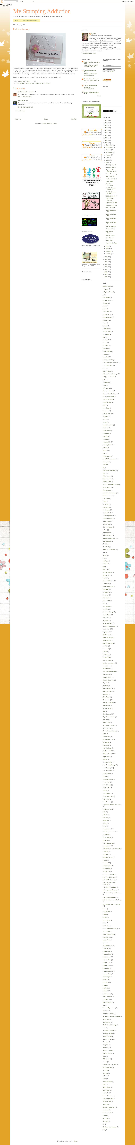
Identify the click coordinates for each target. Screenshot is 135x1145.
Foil (104, 552)
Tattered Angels (107, 1002)
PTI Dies (105, 814)
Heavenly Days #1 (111, 167)
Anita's (104, 309)
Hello (104, 603)
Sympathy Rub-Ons (111, 202)
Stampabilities (107, 954)
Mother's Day (106, 722)
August (108, 155)
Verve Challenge (107, 1081)
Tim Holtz (105, 1047)
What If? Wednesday (109, 1107)
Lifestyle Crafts (107, 677)
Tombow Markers (107, 1053)
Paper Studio (106, 773)
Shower (105, 917)
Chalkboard (106, 382)
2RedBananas (107, 286)
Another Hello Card (111, 179)
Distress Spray (107, 481)
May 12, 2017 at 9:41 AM (25, 96)
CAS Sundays (107, 371)
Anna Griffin (106, 311)
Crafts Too (106, 428)
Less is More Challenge (109, 671)
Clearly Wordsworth (108, 396)
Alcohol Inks (106, 297)
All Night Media (107, 300)
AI (103, 294)
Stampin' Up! (106, 965)
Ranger (105, 826)
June (107, 160)
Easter (104, 501)
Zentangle (105, 1121)
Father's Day (106, 524)
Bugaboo (105, 354)
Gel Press (105, 561)
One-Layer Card (107, 751)
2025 (106, 122)
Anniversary (21, 83)
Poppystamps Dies (108, 796)
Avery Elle (106, 320)
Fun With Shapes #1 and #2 (111, 192)
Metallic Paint (106, 705)
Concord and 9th (107, 413)
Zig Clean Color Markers (109, 1127)
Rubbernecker (106, 846)
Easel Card (106, 498)
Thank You (106, 1019)
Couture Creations (108, 425)
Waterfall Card (107, 1101)
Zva (104, 1130)
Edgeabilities (106, 507)
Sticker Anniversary (111, 174)
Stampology (106, 968)
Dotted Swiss (106, 487)
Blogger (76, 1141)
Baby (104, 323)
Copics (105, 419)
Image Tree (106, 617)
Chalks (105, 385)
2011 (106, 269)
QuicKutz (105, 820)
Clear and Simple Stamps (110, 394)
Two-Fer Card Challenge (109, 1064)
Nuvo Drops (106, 745)
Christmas (105, 388)
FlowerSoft (106, 547)
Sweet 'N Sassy (107, 996)
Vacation (105, 1070)
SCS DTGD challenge (109, 880)
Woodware (106, 1110)
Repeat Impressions (108, 832)
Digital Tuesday (107, 479)
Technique (105, 1011)
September (109, 152)
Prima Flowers (107, 802)
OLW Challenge (107, 748)
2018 (106, 140)
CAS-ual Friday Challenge (110, 374)
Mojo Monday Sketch (109, 717)
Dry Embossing (107, 496)
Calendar (105, 357)
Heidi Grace (106, 598)
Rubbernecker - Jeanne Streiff (111, 848)
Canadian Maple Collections (110, 362)
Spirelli (104, 943)
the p (104, 1028)
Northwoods (106, 742)
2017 (106, 143)
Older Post (74, 119)
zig (103, 1124)
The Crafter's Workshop (109, 1025)
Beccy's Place (107, 331)
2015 (106, 259)
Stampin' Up (106, 962)
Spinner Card (106, 940)
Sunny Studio (106, 994)
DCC (104, 453)
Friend (104, 555)
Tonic (104, 1056)
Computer (105, 411)
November (109, 147)
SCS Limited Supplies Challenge (112, 893)
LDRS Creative (107, 668)
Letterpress (106, 674)
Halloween (105, 589)
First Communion (107, 527)
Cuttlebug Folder (29, 83)
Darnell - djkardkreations (91, 92)
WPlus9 (105, 1115)
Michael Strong (107, 708)
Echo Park (106, 504)
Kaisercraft (106, 649)
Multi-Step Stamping (109, 184)
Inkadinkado (106, 629)
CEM (104, 379)
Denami (105, 464)
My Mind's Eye (107, 728)
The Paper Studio (108, 1033)
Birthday (105, 340)
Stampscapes (106, 977)
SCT (104, 909)
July (107, 157)
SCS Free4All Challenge (109, 887)
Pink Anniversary (110, 207)
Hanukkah (105, 595)
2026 (106, 120)
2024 (106, 125)
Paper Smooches (107, 770)
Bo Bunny (105, 345)
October (108, 150)
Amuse (105, 306)
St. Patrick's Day (107, 945)
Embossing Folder (108, 515)
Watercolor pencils (108, 1098)
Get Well (105, 564)
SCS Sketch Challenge (109, 897)
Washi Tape (106, 1090)
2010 (106, 272)
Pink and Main (107, 793)
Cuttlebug (105, 439)
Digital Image (106, 476)
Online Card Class (108, 753)
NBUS (104, 734)
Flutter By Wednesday (109, 549)
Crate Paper (106, 433)
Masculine (105, 694)
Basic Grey (106, 328)
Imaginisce (106, 620)
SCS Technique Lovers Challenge (112, 900)
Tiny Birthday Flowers (109, 199)
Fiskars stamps (107, 535)
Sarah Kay (106, 854)
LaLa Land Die (107, 660)
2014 (106, 262)
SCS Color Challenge (109, 877)
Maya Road (106, 697)
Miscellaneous (107, 714)
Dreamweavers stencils (109, 493)
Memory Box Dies (108, 702)
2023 (106, 128)
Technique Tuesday (108, 1013)
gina (104, 566)
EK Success (106, 510)
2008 (106, 277)
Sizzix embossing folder (109, 928)
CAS (104, 368)
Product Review (107, 809)
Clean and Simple (108, 391)
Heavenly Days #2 (111, 164)
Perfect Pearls (107, 785)
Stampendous (106, 957)
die (103, 467)
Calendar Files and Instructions (30, 20)
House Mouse (106, 615)
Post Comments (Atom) (50, 123)
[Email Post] (34, 81)
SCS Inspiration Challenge (110, 890)
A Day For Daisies (108, 292)
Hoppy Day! (109, 240)
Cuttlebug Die (106, 442)
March (108, 248)
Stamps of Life (107, 974)
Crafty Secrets (107, 430)
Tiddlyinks (105, 1045)
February (109, 251)
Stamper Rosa (107, 960)
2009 (106, 274)
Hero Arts (105, 609)
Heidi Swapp (106, 600)
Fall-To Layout (107, 521)
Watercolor (106, 1093)
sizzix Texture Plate (108, 934)
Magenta (105, 683)
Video (104, 1084)
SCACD (105, 860)
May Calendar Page (111, 243)
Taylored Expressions (109, 1008)
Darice (104, 450)
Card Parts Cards (107, 365)
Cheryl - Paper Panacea (91, 79)
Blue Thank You (110, 176)
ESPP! (85, 94)
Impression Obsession (109, 626)
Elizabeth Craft (107, 513)
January (108, 253)
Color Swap (106, 408)
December (109, 145)
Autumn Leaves (107, 317)
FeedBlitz (112, 71)
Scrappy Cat (106, 871)
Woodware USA (107, 1113)
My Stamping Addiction (42, 11)
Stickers (105, 982)
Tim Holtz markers (108, 1050)
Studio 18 (105, 988)
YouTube (105, 1118)
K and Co (105, 646)
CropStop (105, 436)
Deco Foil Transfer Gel (109, 459)
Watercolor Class (107, 1096)
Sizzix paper (106, 931)
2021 (106, 132)
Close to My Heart (108, 399)
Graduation (106, 583)
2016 (106, 257)
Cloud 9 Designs (107, 402)
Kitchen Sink (106, 657)
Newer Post (18, 119)
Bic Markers (106, 334)
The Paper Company (108, 1030)
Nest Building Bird (89, 88)
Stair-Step (105, 948)
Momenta (105, 719)
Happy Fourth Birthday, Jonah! (111, 170)
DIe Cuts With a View (109, 470)
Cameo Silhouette (108, 360)
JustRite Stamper (108, 643)
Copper (105, 422)
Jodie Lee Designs (108, 637)
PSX (104, 812)
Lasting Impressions (108, 663)
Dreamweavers (107, 490)
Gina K (105, 569)
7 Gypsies (105, 289)
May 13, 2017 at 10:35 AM (25, 107)
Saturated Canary (108, 857)
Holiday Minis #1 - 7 (111, 196)
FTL (104, 558)
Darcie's (105, 447)
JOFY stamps (107, 640)
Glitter (104, 578)
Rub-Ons (105, 840)
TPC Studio (106, 1059)
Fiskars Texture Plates (109, 538)
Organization (106, 756)
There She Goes (107, 1036)
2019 (106, 138)
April (107, 246)
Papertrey (47, 83)
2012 (106, 267)
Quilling (105, 823)
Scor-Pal (105, 863)
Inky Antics (106, 632)
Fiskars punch (107, 532)
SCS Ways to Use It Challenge (111, 904)
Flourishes (106, 544)
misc (104, 711)
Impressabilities (107, 623)
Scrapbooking (106, 868)
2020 (106, 135)
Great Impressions (108, 586)
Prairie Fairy (106, 799)
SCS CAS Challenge (108, 874)
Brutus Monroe (107, 351)
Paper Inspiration (107, 762)
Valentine (105, 1073)
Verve (104, 1078)
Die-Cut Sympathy (111, 226)
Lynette (93, 33)
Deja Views (106, 462)
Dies (104, 473)
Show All (99, 95)
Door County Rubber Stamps (111, 484)
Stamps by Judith (108, 971)
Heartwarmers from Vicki (25, 92)
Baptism (105, 326)
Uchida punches (107, 1067)
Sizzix (104, 923)
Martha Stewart (39, 83)
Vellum (104, 1076)
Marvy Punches (107, 691)
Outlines (105, 759)
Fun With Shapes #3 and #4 (111, 188)
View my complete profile (89, 53)
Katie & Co (106, 654)
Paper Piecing (107, 768)
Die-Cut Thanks (110, 235)
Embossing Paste (108, 518)
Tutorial (105, 1062)
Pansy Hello (109, 181)
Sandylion (105, 851)
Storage (105, 985)
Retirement (106, 834)
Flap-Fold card (107, 541)
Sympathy (105, 999)
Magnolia (105, 685)
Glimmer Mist (106, 575)
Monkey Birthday (110, 229)
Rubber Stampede (108, 843)
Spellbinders (106, 937)
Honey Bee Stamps (108, 612)
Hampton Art (106, 592)
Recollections (106, 829)
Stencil (105, 979)
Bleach (105, 343)
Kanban (105, 651)
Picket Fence (106, 787)
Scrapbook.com (107, 866)
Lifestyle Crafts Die (108, 680)
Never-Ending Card (108, 739)
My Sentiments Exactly (109, 731)
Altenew (105, 303)
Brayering (105, 348)
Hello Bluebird (106, 606)
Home (16, 20)
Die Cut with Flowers (109, 232)
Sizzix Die (105, 925)
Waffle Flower (106, 1087)
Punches (105, 817)
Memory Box (106, 700)
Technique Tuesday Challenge (111, 1016)
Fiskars (105, 530)
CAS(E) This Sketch (108, 377)
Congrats (105, 416)
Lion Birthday (109, 238)
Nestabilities (106, 736)
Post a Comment (20, 111)
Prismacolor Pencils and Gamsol (112, 804)
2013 (106, 264)
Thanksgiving (106, 1022)
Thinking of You (107, 1039)
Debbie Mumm (107, 456)
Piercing (105, 790)
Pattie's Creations (108, 779)
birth (104, 337)
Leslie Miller (21, 100)
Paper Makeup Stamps (109, 765)
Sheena (105, 914)
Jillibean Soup (107, 634)
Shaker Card (106, 911)
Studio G (105, 991)
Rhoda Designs (107, 837)
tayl (104, 1005)
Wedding (105, 1104)
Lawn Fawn (106, 666)
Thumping (105, 1042)
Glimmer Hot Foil (107, 572)
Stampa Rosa (106, 951)
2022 (106, 130)
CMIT (104, 405)
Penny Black (106, 782)
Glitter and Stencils (108, 581)
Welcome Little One (111, 205)
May (107, 162)
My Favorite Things (108, 725)
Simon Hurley (106, 920)
